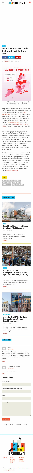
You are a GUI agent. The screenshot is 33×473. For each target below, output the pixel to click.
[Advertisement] (16, 22)
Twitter (21, 459)
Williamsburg (19, 184)
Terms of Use (17, 468)
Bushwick (17, 180)
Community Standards (8, 470)
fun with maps (17, 182)
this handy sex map (13, 122)
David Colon (7, 61)
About (11, 457)
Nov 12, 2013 (11, 349)
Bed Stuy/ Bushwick (8, 180)
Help (11, 463)
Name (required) (6, 381)
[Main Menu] (3, 2)
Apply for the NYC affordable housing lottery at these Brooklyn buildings (15, 319)
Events (5, 268)
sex (13, 184)
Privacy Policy (26, 468)
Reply (3, 361)
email (19, 57)
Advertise (12, 459)
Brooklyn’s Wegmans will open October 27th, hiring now (15, 227)
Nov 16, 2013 (11, 368)
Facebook (21, 457)
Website (4, 395)
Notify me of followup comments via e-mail (15, 424)
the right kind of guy (12, 170)
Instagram (22, 461)
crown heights (7, 182)
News (4, 46)
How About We (6, 184)
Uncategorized (7, 314)
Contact (12, 461)
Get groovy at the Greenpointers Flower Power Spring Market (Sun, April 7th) (15, 273)
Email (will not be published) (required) (12, 388)
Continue (5, 240)
